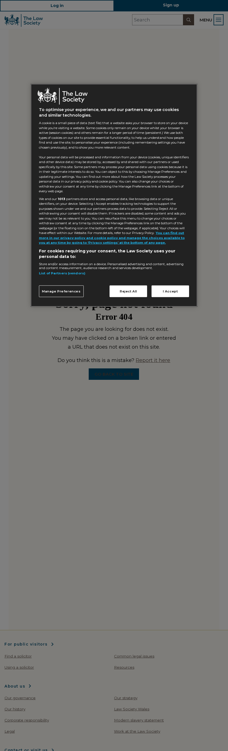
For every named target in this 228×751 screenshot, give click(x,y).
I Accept (170, 291)
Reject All (128, 291)
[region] (114, 195)
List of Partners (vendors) (62, 273)
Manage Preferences (61, 291)
